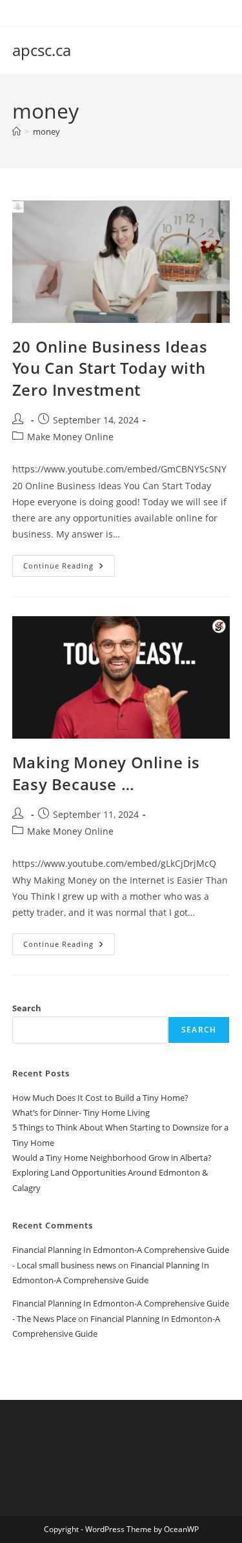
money (46, 131)
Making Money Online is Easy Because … (106, 773)
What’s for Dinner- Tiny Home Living (81, 1112)
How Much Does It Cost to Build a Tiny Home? (100, 1097)
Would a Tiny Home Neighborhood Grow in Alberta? (112, 1157)
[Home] (16, 131)
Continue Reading (69, 568)
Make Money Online (70, 437)
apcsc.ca (41, 50)
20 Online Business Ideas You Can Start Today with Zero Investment (109, 368)
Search (26, 1008)
